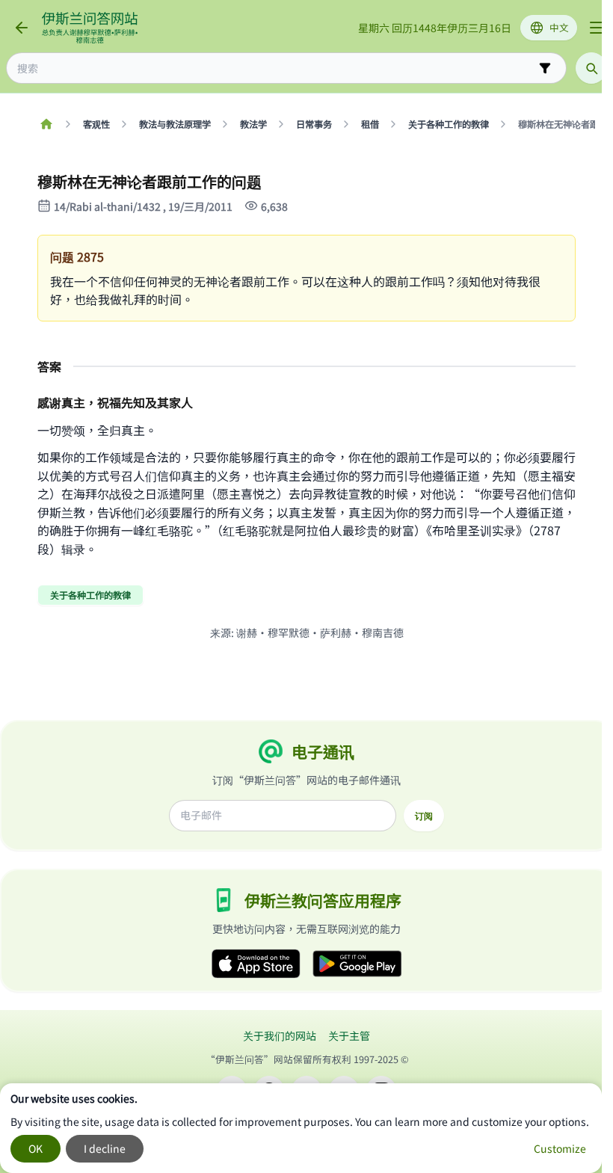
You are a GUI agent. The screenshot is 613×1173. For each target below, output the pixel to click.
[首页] (46, 124)
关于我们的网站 (279, 1035)
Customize (560, 1148)
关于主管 (349, 1035)
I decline (105, 1148)
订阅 (424, 815)
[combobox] (276, 68)
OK (35, 1148)
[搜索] (591, 68)
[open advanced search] (545, 68)
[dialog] (301, 1128)
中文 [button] (559, 27)
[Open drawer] (596, 27)
